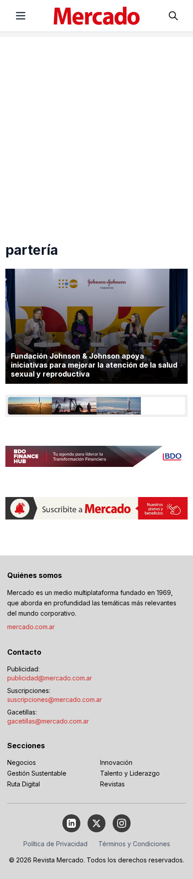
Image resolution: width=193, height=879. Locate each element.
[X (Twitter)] (96, 823)
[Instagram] (122, 823)
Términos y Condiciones (134, 844)
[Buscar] (173, 16)
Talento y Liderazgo (130, 773)
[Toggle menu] (21, 16)
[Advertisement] (96, 133)
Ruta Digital (23, 784)
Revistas (112, 784)
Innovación (116, 762)
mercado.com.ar (31, 626)
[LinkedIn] (71, 823)
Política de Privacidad (55, 844)
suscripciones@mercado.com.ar (54, 699)
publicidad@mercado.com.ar (49, 678)
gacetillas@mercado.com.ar (48, 721)
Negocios (21, 762)
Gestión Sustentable (36, 773)
